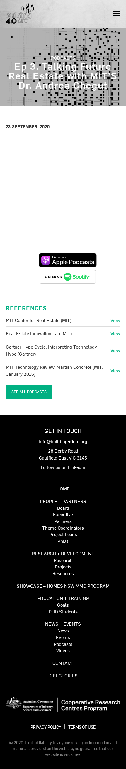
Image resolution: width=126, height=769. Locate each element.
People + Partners (63, 501)
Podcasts (63, 57)
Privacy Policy (45, 727)
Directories (63, 675)
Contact (63, 663)
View (115, 320)
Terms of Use (82, 727)
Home (63, 489)
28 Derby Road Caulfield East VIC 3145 (63, 454)
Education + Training (63, 598)
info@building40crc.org (63, 441)
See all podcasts (29, 391)
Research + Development (63, 553)
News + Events (63, 624)
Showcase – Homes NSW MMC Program (63, 586)
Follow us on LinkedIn (63, 467)
